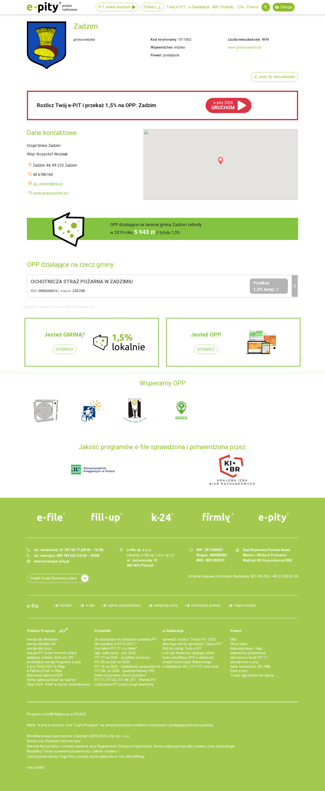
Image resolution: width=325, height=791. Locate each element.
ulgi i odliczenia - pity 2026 (115, 653)
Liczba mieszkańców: (244, 39)
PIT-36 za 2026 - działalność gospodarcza (127, 667)
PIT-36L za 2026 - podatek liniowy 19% (124, 671)
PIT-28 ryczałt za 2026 (112, 662)
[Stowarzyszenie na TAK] (272, 410)
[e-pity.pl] (274, 517)
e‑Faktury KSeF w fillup (44, 671)
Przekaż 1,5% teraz (263, 286)
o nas (90, 605)
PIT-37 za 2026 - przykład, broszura (122, 658)
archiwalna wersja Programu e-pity (54, 662)
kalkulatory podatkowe (248, 653)
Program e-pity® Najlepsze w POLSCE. (57, 714)
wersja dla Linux (39, 649)
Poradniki (103, 631)
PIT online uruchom (114, 7)
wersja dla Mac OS (41, 644)
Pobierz (149, 7)
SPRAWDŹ (64, 349)
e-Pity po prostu (52, 7)
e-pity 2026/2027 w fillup (46, 667)
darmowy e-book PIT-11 (249, 658)
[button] (220, 160)
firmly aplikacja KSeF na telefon (51, 680)
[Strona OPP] (295, 286)
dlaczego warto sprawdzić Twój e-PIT (192, 644)
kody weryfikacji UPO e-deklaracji (187, 658)
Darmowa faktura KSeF (45, 675)
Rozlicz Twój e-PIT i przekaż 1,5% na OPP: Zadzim (96, 105)
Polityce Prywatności (135, 746)
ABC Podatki (222, 7)
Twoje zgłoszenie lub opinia (252, 675)
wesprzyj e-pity (166, 605)
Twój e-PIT (176, 7)
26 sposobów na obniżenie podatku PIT (126, 639)
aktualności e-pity (244, 662)
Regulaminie (107, 746)
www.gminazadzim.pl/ (245, 47)
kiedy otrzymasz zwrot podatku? (120, 675)
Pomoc (253, 7)
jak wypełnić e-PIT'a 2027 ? (116, 644)
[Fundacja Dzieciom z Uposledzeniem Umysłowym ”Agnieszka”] (46, 410)
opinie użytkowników (124, 605)
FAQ (233, 639)
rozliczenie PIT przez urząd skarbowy (124, 684)
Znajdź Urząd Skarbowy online (53, 578)
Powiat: (156, 55)
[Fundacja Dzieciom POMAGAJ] (227, 410)
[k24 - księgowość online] (162, 517)
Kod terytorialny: (164, 39)
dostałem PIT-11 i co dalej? (116, 649)
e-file (33, 606)
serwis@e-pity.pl (55, 561)
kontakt (66, 605)
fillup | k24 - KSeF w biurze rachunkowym (58, 684)
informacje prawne (206, 605)
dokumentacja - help (246, 649)
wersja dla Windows (42, 639)
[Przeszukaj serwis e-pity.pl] (265, 7)
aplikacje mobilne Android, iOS (50, 658)
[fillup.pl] (107, 517)
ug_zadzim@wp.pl (48, 184)
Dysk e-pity (238, 671)
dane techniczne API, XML (250, 667)
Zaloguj (286, 7)
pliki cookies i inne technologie (210, 746)
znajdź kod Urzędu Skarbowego (187, 662)
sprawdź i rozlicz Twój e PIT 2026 (189, 639)
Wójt (31, 154)
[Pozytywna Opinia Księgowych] (93, 469)
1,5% (240, 7)
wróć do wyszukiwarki (277, 77)
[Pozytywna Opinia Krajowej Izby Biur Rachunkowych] (232, 469)
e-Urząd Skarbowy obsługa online (188, 653)
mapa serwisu (245, 605)
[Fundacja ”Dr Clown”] (181, 410)
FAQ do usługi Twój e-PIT (182, 649)
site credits (36, 768)
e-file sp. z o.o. (118, 736)
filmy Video (239, 644)
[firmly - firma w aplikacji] (218, 517)
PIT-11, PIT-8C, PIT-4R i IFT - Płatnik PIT (125, 680)
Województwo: (162, 47)
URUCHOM (223, 105)
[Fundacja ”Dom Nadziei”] (91, 410)
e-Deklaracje (199, 7)
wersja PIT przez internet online (52, 653)
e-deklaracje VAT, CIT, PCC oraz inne (190, 667)
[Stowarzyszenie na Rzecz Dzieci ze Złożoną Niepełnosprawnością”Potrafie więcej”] (136, 410)
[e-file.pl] (51, 517)
